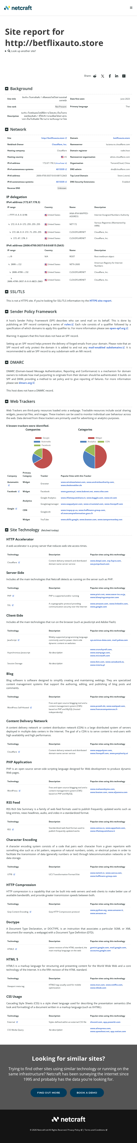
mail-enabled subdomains (105, 347)
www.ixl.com (110, 497)
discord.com (96, 1022)
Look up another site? (23, 51)
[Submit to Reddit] (94, 75)
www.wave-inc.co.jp (115, 594)
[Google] (16, 508)
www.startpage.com (100, 652)
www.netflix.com (114, 984)
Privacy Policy (73, 1129)
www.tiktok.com (98, 987)
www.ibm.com (97, 661)
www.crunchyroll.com (101, 649)
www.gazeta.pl (68, 491)
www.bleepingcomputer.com (104, 597)
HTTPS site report (100, 300)
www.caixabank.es (114, 661)
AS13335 (60, 169)
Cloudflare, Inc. (59, 144)
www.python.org (98, 910)
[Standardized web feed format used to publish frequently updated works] (12, 829)
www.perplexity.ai (119, 753)
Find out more (48, 1092)
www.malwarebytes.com (102, 789)
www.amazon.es (98, 913)
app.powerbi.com (111, 1022)
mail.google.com (118, 947)
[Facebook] (18, 491)
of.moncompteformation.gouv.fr (77, 513)
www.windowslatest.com (73, 482)
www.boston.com (88, 519)
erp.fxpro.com (114, 560)
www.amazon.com (99, 603)
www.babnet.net (84, 491)
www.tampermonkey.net (110, 519)
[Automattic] (8, 485)
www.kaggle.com (95, 497)
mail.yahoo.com (120, 640)
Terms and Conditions (95, 1129)
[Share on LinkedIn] (116, 75)
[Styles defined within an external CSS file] (17, 1022)
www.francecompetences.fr (103, 709)
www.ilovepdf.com (113, 504)
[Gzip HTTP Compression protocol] (30, 911)
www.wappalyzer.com (72, 504)
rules (67, 324)
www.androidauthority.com (100, 482)
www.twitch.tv (97, 872)
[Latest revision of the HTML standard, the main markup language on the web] (16, 949)
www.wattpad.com (115, 706)
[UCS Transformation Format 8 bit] (14, 874)
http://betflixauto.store (52, 138)
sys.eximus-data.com (100, 640)
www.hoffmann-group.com (92, 510)
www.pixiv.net (97, 594)
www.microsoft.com (100, 655)
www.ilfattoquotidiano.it (73, 497)
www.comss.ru (97, 828)
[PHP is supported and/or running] (13, 595)
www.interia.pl (97, 665)
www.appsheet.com (115, 828)
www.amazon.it (115, 910)
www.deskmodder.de (71, 485)
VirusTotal (60, 163)
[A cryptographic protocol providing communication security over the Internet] (12, 605)
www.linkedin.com (118, 603)
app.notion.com (118, 1031)
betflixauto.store (121, 138)
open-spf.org (117, 328)
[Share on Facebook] (110, 75)
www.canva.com (114, 872)
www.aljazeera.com (117, 792)
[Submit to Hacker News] (123, 75)
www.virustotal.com (93, 504)
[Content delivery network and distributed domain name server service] (19, 562)
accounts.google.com (100, 950)
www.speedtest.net (99, 1031)
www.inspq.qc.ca (69, 510)
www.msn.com (97, 984)
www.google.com (98, 606)
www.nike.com (101, 491)
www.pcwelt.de (97, 706)
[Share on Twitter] (103, 75)
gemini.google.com (99, 947)
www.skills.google (70, 519)
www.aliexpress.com (100, 1028)
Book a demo (87, 1092)
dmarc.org (25, 382)
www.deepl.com (98, 560)
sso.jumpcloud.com (99, 563)
